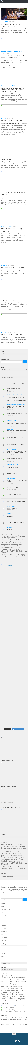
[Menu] (26, 1)
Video (20, 556)
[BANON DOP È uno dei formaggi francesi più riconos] (14, 620)
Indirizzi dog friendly (7, 51)
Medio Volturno (18, 544)
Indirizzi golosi (18, 51)
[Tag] (22, 383)
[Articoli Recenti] (5, 383)
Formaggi (8, 541)
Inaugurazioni (5, 189)
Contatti (4, 919)
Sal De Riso (10, 552)
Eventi (3, 922)
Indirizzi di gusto (4, 544)
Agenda (4, 535)
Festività (24, 539)
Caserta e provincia (8, 538)
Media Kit (4, 931)
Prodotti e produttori (18, 85)
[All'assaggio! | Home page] (6, 1)
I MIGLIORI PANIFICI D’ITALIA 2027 (15, 444)
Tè (24, 554)
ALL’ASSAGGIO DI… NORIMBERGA (15, 522)
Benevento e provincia (12, 536)
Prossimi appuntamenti (12, 387)
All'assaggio (10, 499)
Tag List (4, 953)
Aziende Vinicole (6, 909)
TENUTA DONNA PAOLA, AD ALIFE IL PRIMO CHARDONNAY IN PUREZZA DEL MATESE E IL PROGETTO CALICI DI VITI (17, 399)
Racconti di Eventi (9, 551)
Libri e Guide (4, 21)
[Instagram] (12, 1041)
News (8, 449)
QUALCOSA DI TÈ (11, 529)
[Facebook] (9, 1041)
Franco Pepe (21, 541)
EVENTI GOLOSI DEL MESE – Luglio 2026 (17, 413)
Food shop (3, 541)
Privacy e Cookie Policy (8, 944)
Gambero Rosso (4, 542)
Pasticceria (20, 546)
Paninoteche (5, 934)
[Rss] (19, 1041)
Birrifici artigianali (21, 536)
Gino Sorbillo (19, 542)
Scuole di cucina (11, 478)
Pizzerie (9, 513)
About (3, 906)
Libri (13, 544)
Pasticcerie (4, 157)
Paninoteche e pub (12, 546)
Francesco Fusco (15, 541)
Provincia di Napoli (14, 549)
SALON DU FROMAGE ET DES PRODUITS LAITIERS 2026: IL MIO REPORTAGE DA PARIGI (17, 423)
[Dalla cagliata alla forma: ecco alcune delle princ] (14, 651)
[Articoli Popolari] (14, 383)
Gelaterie (4, 928)
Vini (23, 556)
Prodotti (4, 549)
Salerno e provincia (18, 552)
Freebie (4, 925)
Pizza (21, 547)
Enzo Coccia (19, 539)
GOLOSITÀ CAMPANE (12, 487)
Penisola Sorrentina (7, 547)
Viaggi (15, 420)
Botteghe (9, 527)
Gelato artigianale (12, 542)
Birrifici (4, 912)
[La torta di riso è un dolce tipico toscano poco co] (14, 669)
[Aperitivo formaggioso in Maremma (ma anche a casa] (14, 693)
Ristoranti (4, 118)
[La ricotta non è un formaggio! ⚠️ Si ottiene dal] (14, 719)
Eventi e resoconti (6, 85)
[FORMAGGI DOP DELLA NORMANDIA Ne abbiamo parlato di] (14, 584)
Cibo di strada (17, 848)
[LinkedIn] (14, 1041)
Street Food (5, 950)
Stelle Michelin (8, 554)
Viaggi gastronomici (7, 556)
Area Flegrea (11, 535)
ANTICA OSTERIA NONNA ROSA (12, 335)
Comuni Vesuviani (10, 539)
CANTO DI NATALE (7, 159)
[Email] (16, 1041)
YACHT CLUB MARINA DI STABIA (12, 267)
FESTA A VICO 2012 (8, 300)
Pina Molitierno (16, 547)
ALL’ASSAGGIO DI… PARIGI (14, 494)
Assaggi (17, 535)
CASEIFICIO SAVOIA (12, 473)
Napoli (4, 546)
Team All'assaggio (19, 554)
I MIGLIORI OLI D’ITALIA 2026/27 (15, 437)
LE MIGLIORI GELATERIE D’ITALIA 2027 (16, 430)
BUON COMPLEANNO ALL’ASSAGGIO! (16, 501)
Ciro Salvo (23, 537)
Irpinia (10, 544)
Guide (23, 542)
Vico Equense (16, 556)
